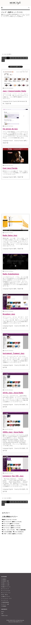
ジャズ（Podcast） (19, 531)
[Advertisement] (15, 34)
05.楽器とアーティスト (6, 586)
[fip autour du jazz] (15, 116)
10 (26, 58)
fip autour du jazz (10, 129)
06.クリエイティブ (5, 588)
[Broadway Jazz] (15, 302)
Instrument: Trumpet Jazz (13, 353)
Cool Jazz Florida (10, 168)
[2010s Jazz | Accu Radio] (15, 380)
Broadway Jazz (9, 314)
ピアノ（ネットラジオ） (9, 529)
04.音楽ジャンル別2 (5, 584)
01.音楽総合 (3, 579)
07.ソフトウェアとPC (5, 590)
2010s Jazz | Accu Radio (13, 393)
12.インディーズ (4, 600)
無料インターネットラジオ (10, 519)
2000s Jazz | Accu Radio (13, 432)
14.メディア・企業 (5, 604)
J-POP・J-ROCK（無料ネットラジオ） (13, 533)
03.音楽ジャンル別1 (5, 583)
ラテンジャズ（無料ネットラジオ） (12, 525)
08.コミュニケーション (6, 592)
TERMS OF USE (4, 615)
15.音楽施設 (3, 606)
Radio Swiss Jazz (10, 235)
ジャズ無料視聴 (22, 529)
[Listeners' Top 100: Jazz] (15, 463)
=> (3, 60)
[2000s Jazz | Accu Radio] (15, 420)
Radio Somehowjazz (11, 274)
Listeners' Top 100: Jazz (13, 476)
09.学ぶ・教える (4, 594)
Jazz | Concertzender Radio (14, 91)
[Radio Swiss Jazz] (15, 223)
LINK (2, 613)
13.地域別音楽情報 (5, 602)
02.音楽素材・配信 (5, 581)
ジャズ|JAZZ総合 (7, 531)
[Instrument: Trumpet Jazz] (15, 341)
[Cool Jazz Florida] (15, 156)
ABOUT (2, 611)
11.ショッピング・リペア (6, 598)
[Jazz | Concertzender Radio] (15, 79)
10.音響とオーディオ (5, 596)
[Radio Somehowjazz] (15, 262)
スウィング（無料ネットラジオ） (11, 523)
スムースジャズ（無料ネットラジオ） (12, 521)
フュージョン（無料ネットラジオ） (12, 527)
